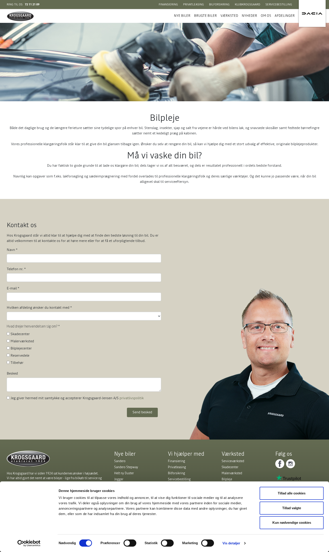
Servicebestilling (278, 4)
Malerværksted (22, 341)
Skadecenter (20, 333)
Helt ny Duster (124, 473)
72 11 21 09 (32, 4)
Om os (266, 15)
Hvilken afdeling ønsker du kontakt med (39, 307)
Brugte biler (205, 15)
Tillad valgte (291, 508)
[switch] (130, 543)
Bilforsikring (219, 4)
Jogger (118, 479)
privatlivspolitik (132, 397)
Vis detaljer (231, 543)
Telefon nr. (16, 268)
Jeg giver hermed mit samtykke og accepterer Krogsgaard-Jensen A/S (77, 397)
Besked (12, 373)
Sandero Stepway (126, 467)
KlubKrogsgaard (247, 4)
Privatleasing (193, 4)
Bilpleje (227, 479)
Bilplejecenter (21, 348)
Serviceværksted (233, 461)
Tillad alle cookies (292, 493)
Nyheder (249, 15)
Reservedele (20, 355)
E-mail (13, 288)
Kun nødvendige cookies (291, 522)
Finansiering (168, 4)
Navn (12, 249)
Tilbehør (17, 362)
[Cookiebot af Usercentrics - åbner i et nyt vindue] (29, 543)
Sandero (120, 461)
